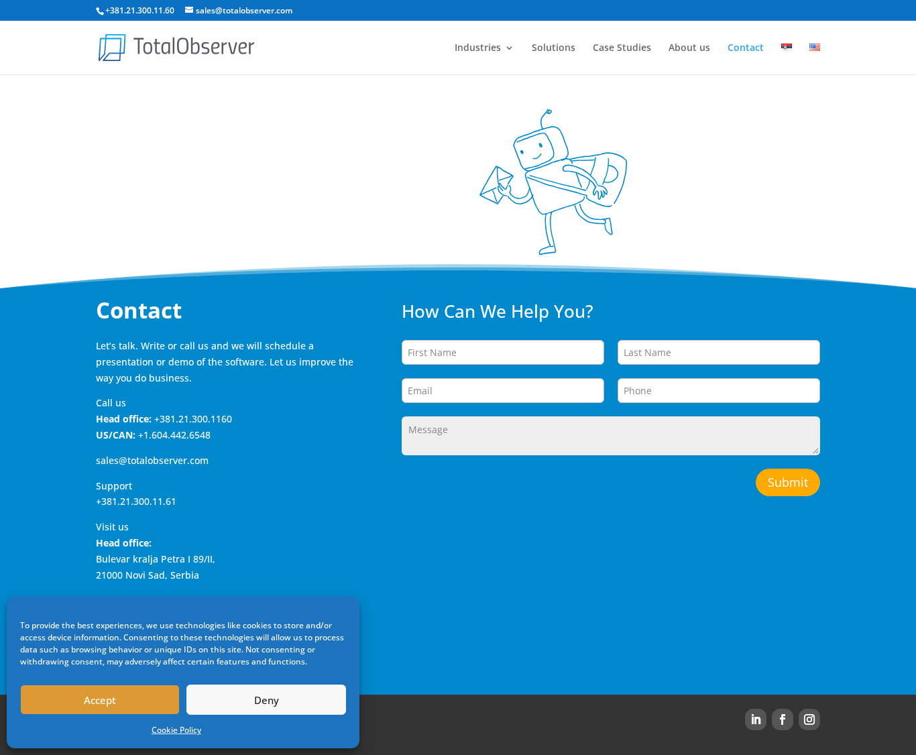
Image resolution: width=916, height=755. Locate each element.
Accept (100, 700)
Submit (788, 482)
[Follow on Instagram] (809, 719)
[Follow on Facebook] (782, 719)
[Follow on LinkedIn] (755, 719)
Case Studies (622, 48)
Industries (478, 48)
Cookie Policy (176, 730)
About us (689, 48)
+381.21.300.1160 (193, 418)
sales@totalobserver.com (152, 460)
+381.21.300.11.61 (136, 501)
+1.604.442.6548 (174, 434)
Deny (266, 700)
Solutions (553, 48)
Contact (746, 48)
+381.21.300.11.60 (139, 10)
